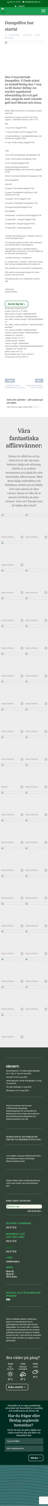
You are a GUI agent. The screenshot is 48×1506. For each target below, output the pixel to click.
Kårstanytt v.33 (12, 1090)
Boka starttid (15, 1387)
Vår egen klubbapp (13, 1087)
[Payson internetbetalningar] (13, 1206)
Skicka (34, 1457)
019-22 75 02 (14, 2)
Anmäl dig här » (16, 304)
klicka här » (36, 407)
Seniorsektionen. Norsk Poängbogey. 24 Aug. (24, 1081)
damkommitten (14, 35)
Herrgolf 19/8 (11, 1077)
